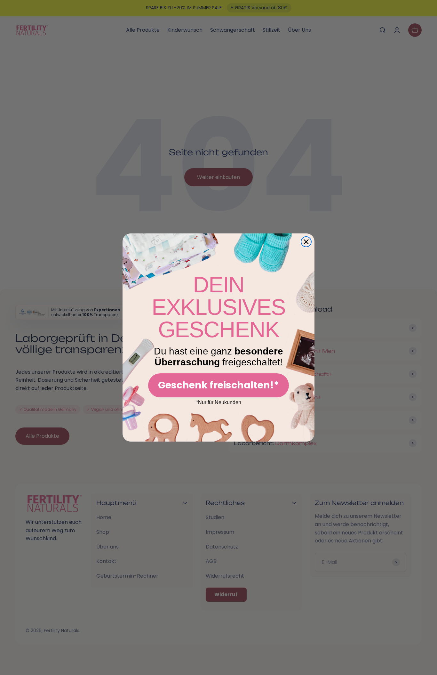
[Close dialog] (306, 242)
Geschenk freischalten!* (218, 385)
